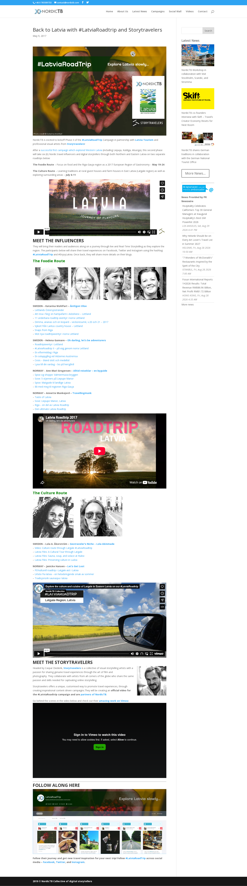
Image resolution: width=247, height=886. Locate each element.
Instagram (78, 862)
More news (187, 304)
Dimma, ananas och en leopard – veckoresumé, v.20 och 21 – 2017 (71, 322)
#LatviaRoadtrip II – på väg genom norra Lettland (62, 348)
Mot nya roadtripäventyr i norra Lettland (56, 333)
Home (109, 11)
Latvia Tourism (144, 139)
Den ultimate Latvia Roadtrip (50, 409)
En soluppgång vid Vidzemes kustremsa (56, 356)
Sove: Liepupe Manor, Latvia (50, 401)
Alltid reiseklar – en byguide (90, 370)
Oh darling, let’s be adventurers (86, 340)
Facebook (49, 862)
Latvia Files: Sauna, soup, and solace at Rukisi (59, 555)
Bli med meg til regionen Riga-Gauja (54, 386)
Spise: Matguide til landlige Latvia (53, 382)
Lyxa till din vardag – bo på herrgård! (54, 364)
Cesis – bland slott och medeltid (52, 360)
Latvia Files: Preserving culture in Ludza (56, 559)
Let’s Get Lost (75, 566)
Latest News (139, 11)
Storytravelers (76, 143)
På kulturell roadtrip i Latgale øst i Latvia (56, 570)
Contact (203, 11)
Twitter (60, 862)
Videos (190, 11)
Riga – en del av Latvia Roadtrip (52, 405)
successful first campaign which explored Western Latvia (71, 150)
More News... (195, 173)
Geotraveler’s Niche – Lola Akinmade (92, 543)
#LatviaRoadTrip (43, 254)
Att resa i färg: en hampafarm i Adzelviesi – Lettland (63, 313)
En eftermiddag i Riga (46, 352)
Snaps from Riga (44, 330)
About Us (122, 11)
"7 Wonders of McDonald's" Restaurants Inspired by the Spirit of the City (197, 261)
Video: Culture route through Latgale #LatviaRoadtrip (63, 548)
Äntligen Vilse (78, 306)
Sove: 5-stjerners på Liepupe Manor (54, 378)
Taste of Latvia (43, 397)
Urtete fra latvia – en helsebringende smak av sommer (64, 574)
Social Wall (175, 11)
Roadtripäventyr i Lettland (49, 344)
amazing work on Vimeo (113, 700)
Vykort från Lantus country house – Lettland (59, 326)
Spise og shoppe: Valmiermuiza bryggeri (56, 374)
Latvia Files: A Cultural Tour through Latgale (58, 551)
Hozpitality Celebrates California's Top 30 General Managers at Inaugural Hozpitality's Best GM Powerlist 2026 (197, 213)
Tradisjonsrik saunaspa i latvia (51, 578)
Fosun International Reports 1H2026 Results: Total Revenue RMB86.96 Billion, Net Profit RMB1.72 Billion (197, 285)
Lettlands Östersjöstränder (49, 310)
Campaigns (157, 11)
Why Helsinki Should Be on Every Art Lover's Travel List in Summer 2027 (197, 239)
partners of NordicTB (93, 694)
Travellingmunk (82, 393)
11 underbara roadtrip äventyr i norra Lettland (60, 318)
